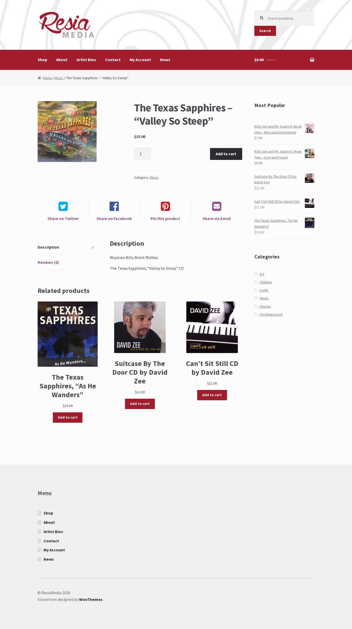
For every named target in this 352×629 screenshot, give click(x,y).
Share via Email (217, 218)
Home (47, 78)
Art (261, 274)
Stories (265, 306)
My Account (140, 59)
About (62, 59)
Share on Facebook (114, 218)
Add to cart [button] (68, 417)
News (165, 59)
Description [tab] (48, 247)
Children (265, 282)
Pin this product (165, 218)
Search (265, 30)
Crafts (264, 290)
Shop (42, 59)
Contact (113, 59)
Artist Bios (86, 59)
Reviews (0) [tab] (48, 262)
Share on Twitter (63, 218)
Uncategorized (270, 314)
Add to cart (226, 153)
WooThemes (91, 599)
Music (59, 78)
